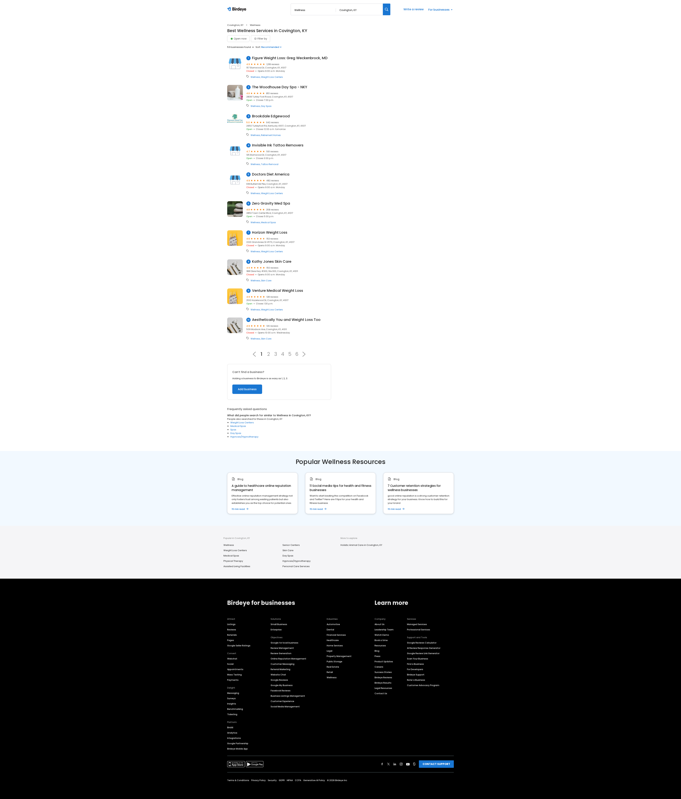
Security (272, 780)
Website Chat (278, 674)
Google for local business (284, 642)
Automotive (333, 624)
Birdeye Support (415, 674)
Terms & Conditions (238, 780)
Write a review (413, 9)
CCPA (298, 780)
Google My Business (282, 685)
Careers (379, 666)
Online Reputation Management (288, 658)
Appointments (235, 669)
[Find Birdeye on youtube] (408, 764)
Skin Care (266, 280)
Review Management (282, 648)
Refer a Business (416, 679)
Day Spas (266, 106)
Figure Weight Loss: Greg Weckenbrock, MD (290, 58)
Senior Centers (291, 545)
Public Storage (334, 661)
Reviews (231, 629)
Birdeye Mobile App (237, 748)
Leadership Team (384, 629)
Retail (330, 672)
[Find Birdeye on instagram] (401, 764)
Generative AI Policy (314, 780)
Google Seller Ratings (238, 645)
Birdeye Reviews (383, 677)
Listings (231, 624)
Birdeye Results (383, 682)
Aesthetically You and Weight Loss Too (286, 320)
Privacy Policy (258, 780)
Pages (230, 640)
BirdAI (230, 727)
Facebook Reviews (280, 690)
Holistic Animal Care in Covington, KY (361, 545)
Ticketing (232, 714)
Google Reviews (279, 679)
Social (230, 664)
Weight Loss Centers (272, 77)
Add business (247, 389)
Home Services (335, 645)
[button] (304, 354)
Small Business (279, 624)
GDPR (282, 780)
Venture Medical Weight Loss (277, 290)
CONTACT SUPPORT (436, 764)
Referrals (232, 634)
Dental (330, 629)
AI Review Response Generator (423, 648)
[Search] (386, 9)
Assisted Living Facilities (236, 566)
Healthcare (333, 640)
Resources (380, 645)
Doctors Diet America (270, 174)
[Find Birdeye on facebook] (382, 764)
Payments (233, 679)
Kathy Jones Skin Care (271, 261)
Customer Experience (282, 701)
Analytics (232, 732)
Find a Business (415, 664)
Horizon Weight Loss (269, 232)
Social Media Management (285, 706)
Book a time (381, 640)
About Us (379, 624)
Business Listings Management (288, 695)
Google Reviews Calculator (421, 642)
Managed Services (417, 624)
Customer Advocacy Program (423, 685)
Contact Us (381, 693)
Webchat (232, 658)
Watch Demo (382, 634)
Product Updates (384, 661)
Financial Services (336, 634)
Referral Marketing (280, 669)
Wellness (255, 77)
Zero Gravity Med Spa (271, 203)
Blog (377, 650)
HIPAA (290, 780)
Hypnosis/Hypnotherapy (244, 436)
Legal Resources (383, 688)
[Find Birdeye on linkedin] (394, 764)
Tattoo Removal (269, 164)
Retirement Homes (271, 135)
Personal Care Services (296, 566)
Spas (233, 429)
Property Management (339, 656)
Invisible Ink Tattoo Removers (277, 145)
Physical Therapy (233, 561)
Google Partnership (237, 743)
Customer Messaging (282, 664)
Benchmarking (235, 709)
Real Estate (333, 666)
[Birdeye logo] (237, 9)
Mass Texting (234, 674)
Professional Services (418, 629)
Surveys (231, 698)
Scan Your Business (417, 658)
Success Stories (383, 672)
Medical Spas (268, 222)
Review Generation (281, 653)
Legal (329, 650)
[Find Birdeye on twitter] (388, 764)
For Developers (415, 669)
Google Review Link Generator (423, 653)
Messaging (233, 693)
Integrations (234, 738)
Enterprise (276, 629)
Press (377, 656)
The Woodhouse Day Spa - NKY (279, 87)
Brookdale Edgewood (271, 116)
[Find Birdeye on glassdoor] (414, 764)
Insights (231, 703)
